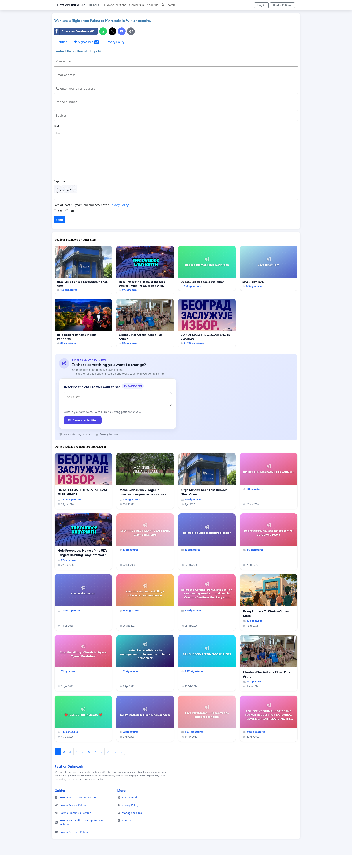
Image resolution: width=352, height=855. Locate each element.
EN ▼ (96, 4)
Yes (60, 211)
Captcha (59, 181)
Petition (62, 42)
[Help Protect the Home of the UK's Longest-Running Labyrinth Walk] (145, 270)
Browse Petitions (115, 5)
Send (59, 220)
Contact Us (136, 5)
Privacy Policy (115, 42)
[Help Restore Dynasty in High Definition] (83, 323)
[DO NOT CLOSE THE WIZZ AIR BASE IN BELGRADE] (207, 323)
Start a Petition (282, 5)
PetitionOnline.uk (71, 5)
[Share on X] (112, 31)
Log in (261, 5)
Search (170, 5)
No (72, 211)
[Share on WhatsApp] (103, 31)
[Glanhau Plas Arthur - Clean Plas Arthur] (145, 323)
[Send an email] (122, 31)
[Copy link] (131, 31)
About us (152, 5)
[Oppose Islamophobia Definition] (207, 268)
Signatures (87, 42)
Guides (60, 790)
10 (114, 752)
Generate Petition (85, 420)
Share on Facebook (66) (78, 31)
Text (56, 126)
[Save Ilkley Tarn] (268, 268)
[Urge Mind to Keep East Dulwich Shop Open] (83, 270)
